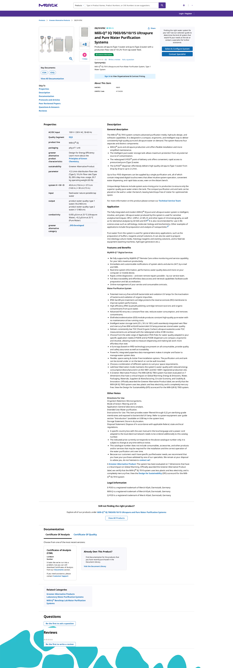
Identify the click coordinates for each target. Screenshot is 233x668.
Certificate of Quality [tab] (85, 534)
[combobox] (119, 5)
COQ (52, 72)
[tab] (44, 20)
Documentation (46, 96)
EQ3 (71, 137)
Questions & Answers (49, 107)
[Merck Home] (48, 5)
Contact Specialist (177, 54)
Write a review (114, 59)
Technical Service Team (170, 200)
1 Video (84, 59)
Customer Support (60, 576)
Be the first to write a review (61, 645)
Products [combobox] (78, 5)
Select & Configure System (177, 48)
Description (44, 92)
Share (153, 28)
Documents (59, 570)
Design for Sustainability (150, 473)
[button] (185, 13)
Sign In (107, 76)
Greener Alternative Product (122, 464)
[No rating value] (100, 59)
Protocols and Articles (49, 99)
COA (44, 72)
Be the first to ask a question (60, 623)
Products (42, 20)
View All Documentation (52, 78)
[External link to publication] (148, 220)
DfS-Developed (77, 225)
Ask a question (128, 59)
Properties (44, 89)
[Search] (162, 5)
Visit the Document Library (95, 566)
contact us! (144, 460)
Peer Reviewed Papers (50, 103)
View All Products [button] (116, 518)
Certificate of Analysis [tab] (58, 534)
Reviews (43, 110)
